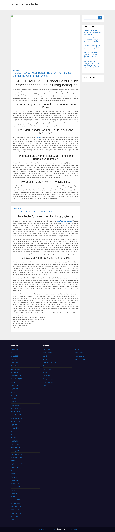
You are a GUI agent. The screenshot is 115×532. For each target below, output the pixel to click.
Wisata (45, 385)
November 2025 (16, 379)
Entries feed (79, 353)
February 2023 (16, 487)
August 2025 (15, 389)
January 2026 (15, 372)
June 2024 (14, 434)
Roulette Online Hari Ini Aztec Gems (34, 211)
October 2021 (15, 510)
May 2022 (14, 490)
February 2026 (16, 369)
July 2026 (14, 353)
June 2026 (14, 356)
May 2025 (14, 398)
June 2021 (14, 516)
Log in (77, 349)
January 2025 (15, 411)
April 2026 (14, 362)
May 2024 (14, 438)
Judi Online (46, 356)
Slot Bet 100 (47, 369)
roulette (38, 137)
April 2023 (14, 480)
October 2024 (15, 421)
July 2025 (14, 392)
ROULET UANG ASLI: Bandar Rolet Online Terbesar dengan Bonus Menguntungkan (42, 74)
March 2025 (15, 405)
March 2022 (15, 497)
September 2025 (16, 385)
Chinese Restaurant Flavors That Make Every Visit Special (92, 32)
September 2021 (16, 513)
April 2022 (14, 493)
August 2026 (15, 349)
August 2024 (15, 428)
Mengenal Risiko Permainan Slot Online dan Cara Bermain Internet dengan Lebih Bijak (91, 65)
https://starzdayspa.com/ (64, 221)
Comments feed (80, 356)
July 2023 (14, 470)
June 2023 (14, 474)
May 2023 (14, 477)
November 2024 (16, 418)
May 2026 (14, 359)
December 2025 (16, 376)
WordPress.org (80, 359)
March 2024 (15, 444)
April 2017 (14, 519)
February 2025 (16, 408)
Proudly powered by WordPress (47, 529)
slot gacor (46, 372)
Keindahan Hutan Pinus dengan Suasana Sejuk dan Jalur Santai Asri (92, 47)
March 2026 (15, 366)
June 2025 (14, 395)
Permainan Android (49, 362)
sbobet (45, 366)
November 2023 (16, 457)
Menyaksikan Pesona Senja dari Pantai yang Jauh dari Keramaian (92, 39)
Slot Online (16, 70)
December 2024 (16, 415)
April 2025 (14, 402)
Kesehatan (46, 359)
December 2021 (16, 506)
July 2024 (14, 431)
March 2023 (15, 483)
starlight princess (48, 379)
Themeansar (73, 529)
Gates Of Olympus (49, 353)
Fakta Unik (46, 349)
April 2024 (14, 441)
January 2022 (15, 503)
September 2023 (16, 464)
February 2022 (16, 500)
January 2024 (15, 451)
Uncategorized (17, 208)
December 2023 (16, 454)
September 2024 (16, 425)
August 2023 (15, 467)
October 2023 (15, 461)
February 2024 (16, 447)
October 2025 (15, 382)
